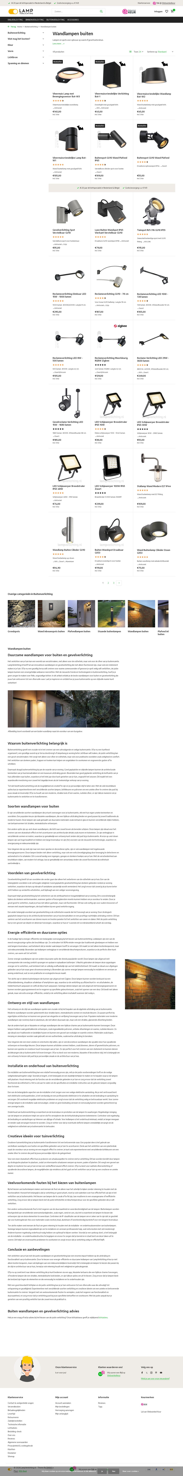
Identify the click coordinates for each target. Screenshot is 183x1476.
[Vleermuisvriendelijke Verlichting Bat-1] (112, 75)
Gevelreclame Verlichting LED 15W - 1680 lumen (68, 423)
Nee (113, 1471)
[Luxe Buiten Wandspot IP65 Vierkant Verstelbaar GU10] (112, 211)
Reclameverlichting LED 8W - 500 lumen (68, 359)
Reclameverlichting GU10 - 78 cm (111, 294)
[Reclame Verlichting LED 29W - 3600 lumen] (154, 339)
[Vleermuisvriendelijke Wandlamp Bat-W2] (154, 75)
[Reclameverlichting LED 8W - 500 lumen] (70, 339)
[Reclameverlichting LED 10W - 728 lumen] (154, 275)
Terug (13, 27)
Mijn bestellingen (62, 1406)
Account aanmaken (63, 1403)
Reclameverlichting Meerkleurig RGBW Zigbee (111, 359)
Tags (100, 1406)
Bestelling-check (14, 1431)
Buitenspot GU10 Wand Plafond (153, 157)
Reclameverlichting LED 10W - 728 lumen (152, 295)
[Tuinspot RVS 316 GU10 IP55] (154, 211)
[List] (130, 51)
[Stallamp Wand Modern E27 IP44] (154, 467)
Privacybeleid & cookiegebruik (20, 1446)
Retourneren (13, 1417)
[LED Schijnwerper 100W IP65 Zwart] (112, 467)
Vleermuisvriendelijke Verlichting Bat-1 (112, 95)
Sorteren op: (152, 52)
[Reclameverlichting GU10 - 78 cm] (112, 275)
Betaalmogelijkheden (16, 1410)
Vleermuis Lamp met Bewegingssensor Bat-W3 (66, 95)
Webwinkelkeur (168, 3)
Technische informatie (17, 1424)
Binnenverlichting (35, 20)
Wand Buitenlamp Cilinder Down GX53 (153, 551)
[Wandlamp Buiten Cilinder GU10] (70, 531)
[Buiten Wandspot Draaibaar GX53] (112, 531)
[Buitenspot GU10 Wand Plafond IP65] (112, 139)
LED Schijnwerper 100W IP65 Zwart (110, 487)
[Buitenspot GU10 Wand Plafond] (154, 139)
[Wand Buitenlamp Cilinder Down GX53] (154, 531)
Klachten (11, 1449)
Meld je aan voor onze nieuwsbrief (155, 1378)
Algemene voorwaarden (18, 1442)
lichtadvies (103, 1317)
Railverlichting (15, 20)
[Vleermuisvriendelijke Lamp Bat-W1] (70, 139)
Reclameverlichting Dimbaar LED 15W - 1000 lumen (69, 295)
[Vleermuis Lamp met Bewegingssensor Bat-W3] (70, 75)
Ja (102, 1471)
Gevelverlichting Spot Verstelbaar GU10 (64, 231)
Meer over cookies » (131, 1471)
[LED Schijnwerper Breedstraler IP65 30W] (154, 403)
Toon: (136, 52)
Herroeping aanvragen (64, 1410)
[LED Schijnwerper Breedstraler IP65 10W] (112, 403)
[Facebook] (142, 1372)
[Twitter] (147, 1372)
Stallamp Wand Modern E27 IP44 (154, 486)
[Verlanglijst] (166, 11)
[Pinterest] (156, 1372)
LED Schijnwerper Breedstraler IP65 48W (69, 487)
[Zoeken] (101, 11)
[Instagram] (151, 1372)
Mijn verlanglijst (61, 1414)
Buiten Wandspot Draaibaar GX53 (109, 551)
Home (19, 27)
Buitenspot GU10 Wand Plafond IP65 (111, 159)
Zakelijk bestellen (15, 1421)
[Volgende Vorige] (119, 583)
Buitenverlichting (55, 20)
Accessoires (73, 20)
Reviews (11, 1438)
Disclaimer (12, 1453)
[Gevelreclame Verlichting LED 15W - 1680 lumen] (70, 403)
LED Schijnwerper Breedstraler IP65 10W (111, 423)
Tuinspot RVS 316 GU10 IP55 (151, 230)
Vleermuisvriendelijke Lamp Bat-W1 (69, 159)
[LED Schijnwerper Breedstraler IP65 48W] (70, 467)
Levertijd (11, 1414)
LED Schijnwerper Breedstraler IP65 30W (153, 423)
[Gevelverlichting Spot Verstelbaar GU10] (70, 211)
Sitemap (11, 1456)
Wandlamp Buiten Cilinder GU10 (69, 550)
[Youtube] (161, 1372)
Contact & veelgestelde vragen (21, 1403)
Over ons (11, 1435)
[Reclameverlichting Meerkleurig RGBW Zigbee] (112, 339)
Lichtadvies (12, 1428)
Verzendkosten (14, 1406)
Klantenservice (144, 3)
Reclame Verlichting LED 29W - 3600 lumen (153, 359)
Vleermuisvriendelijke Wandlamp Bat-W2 (154, 95)
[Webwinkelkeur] (129, 11)
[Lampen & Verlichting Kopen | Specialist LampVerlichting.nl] (21, 11)
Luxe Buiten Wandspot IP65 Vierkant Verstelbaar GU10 (109, 231)
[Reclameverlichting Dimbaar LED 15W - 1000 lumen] (70, 275)
